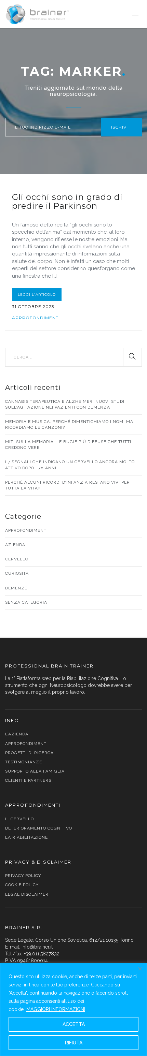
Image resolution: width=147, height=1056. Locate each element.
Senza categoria (26, 602)
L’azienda (16, 734)
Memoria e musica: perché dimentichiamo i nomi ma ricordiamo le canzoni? (69, 424)
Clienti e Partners (28, 780)
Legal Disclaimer (27, 894)
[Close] (140, 969)
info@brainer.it (37, 947)
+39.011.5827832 (41, 953)
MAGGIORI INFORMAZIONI (55, 1009)
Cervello (16, 559)
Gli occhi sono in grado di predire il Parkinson (67, 201)
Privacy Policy (23, 875)
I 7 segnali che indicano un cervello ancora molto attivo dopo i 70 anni (70, 464)
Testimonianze (23, 762)
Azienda (15, 544)
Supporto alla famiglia (35, 771)
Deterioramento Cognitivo (38, 828)
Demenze (16, 588)
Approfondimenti (36, 317)
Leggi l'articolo (37, 294)
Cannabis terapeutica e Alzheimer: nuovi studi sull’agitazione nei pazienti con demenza (64, 404)
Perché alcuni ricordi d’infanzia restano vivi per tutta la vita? (67, 485)
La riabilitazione (26, 837)
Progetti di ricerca (29, 752)
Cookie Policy (22, 884)
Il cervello (19, 819)
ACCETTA (74, 1024)
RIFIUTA (73, 1042)
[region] (73, 1009)
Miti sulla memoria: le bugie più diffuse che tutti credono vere (68, 444)
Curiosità (17, 573)
